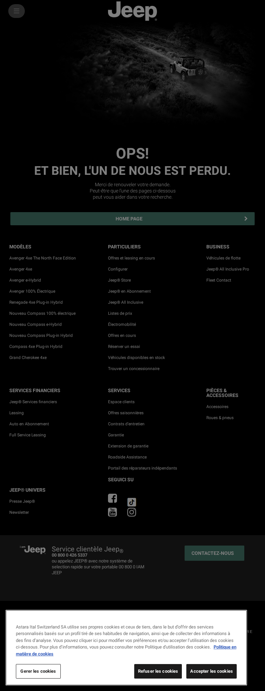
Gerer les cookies (38, 671)
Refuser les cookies (158, 671)
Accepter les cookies (211, 671)
